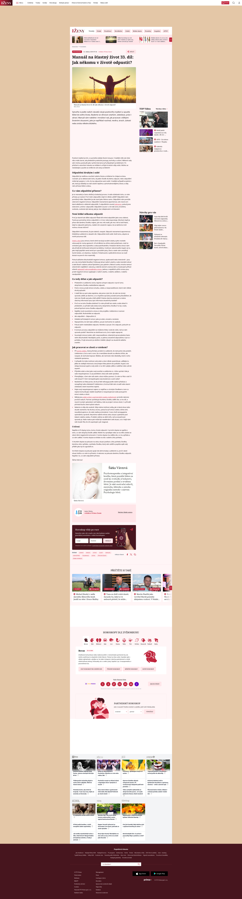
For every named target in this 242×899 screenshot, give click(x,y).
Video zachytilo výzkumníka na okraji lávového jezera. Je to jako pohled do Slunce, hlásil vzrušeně (133, 792)
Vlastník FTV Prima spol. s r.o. (82, 890)
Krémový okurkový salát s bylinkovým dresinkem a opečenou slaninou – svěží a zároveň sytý (158, 782)
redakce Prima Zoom (105, 52)
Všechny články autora (125, 512)
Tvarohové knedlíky (162, 855)
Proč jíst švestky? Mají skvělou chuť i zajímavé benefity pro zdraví (133, 825)
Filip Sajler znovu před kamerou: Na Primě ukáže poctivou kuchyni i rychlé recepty (160, 227)
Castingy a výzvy (101, 878)
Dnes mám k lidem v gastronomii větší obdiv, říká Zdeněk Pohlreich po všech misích (108, 792)
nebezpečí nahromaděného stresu (89, 269)
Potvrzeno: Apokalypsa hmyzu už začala (133, 772)
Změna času (119, 853)
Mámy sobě (104, 3)
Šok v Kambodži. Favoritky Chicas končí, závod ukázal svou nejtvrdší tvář (161, 245)
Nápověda (99, 887)
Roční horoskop (148, 669)
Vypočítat (149, 711)
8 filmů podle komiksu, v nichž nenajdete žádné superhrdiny (82, 825)
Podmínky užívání (79, 884)
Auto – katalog (162, 853)
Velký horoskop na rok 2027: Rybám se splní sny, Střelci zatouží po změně (125, 39)
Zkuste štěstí (154, 684)
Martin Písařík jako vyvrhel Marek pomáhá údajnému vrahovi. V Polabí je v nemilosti (146, 598)
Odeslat (108, 541)
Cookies (76, 887)
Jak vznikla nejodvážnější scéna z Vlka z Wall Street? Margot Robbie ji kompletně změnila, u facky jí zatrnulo (83, 836)
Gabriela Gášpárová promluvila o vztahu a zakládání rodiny (161, 150)
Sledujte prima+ (64, 3)
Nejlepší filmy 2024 (90, 853)
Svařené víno (99, 855)
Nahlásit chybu (78, 893)
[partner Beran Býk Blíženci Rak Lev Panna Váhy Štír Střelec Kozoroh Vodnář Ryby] (135, 711)
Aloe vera (123, 855)
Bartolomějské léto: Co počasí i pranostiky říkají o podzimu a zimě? (133, 834)
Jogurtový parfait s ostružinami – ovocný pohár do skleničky (158, 772)
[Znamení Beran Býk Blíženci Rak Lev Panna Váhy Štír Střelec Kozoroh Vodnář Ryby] (96, 540)
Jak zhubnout (79, 853)
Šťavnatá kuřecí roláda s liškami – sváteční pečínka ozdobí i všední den (158, 792)
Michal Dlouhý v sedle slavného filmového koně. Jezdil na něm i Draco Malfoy (86, 596)
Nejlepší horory (101, 853)
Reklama (76, 878)
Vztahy (38, 3)
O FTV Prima (78, 872)
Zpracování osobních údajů (104, 884)
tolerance (117, 204)
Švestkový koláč (127, 857)
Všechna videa (161, 109)
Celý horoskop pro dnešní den (91, 669)
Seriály (45, 3)
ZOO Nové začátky (151, 853)
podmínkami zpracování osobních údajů (102, 545)
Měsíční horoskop (131, 669)
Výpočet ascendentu (149, 855)
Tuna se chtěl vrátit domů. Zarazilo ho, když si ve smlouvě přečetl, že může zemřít (116, 598)
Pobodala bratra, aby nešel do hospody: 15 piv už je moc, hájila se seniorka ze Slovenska (83, 792)
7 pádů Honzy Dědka (80, 855)
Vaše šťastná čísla (119, 680)
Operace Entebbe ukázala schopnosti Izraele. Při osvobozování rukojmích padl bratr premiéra (133, 783)
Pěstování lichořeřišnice (135, 855)
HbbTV (76, 881)
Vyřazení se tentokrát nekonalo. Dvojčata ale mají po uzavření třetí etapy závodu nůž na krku (161, 236)
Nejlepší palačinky (115, 857)
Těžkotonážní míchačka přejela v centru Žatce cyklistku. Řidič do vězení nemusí (83, 782)
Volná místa (77, 875)
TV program (111, 853)
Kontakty (98, 881)
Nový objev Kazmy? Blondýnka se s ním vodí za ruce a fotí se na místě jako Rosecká (108, 835)
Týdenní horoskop (113, 669)
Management (100, 872)
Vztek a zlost (76, 241)
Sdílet (132, 52)
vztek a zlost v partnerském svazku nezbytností (99, 397)
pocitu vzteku (81, 351)
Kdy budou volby (139, 853)
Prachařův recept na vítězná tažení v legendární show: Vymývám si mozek (108, 782)
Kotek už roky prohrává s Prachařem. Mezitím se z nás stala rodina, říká (108, 773)
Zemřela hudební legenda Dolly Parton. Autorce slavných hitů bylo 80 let (83, 773)
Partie (126, 853)
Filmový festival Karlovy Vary (81, 3)
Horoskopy (53, 3)
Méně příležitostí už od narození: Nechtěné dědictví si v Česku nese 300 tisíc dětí (92, 40)
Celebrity (30, 3)
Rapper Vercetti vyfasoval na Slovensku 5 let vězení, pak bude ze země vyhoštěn (108, 826)
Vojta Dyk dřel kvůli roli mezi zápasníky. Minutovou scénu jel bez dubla (161, 219)
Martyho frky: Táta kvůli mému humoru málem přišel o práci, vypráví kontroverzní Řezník (107, 817)
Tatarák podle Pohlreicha (111, 855)
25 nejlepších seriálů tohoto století (83, 815)
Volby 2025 (91, 855)
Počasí (131, 853)
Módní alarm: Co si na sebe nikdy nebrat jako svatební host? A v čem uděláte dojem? (159, 40)
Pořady (95, 3)
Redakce (98, 890)
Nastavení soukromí (102, 893)
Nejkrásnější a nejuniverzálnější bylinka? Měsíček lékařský (132, 816)
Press (97, 875)
